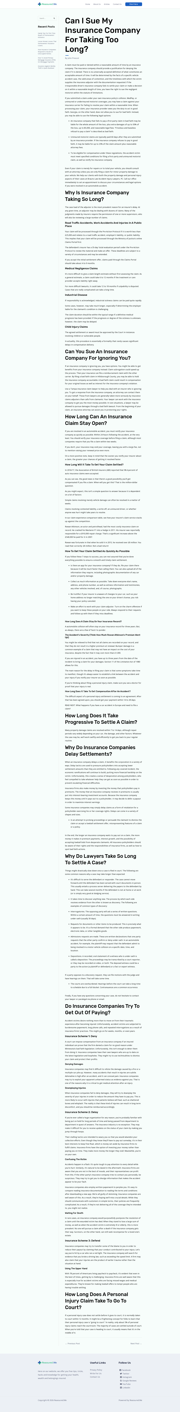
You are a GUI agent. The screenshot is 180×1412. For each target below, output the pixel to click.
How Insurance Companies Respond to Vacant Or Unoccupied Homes (47, 52)
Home (87, 4)
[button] (133, 4)
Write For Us (95, 1373)
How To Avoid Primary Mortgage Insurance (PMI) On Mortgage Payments (47, 60)
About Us (97, 4)
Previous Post (72, 1343)
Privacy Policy (96, 1370)
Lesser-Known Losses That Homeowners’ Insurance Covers (47, 43)
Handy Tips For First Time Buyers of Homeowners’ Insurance (46, 35)
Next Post (136, 1343)
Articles (107, 4)
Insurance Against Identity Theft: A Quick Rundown (46, 67)
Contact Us (117, 4)
